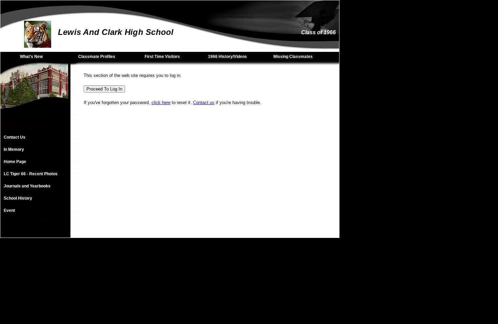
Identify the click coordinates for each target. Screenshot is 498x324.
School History (18, 198)
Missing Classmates (293, 56)
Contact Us (14, 137)
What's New (31, 56)
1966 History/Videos (227, 56)
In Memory (14, 149)
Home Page (15, 161)
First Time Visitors (162, 56)
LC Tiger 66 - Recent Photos (31, 173)
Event (9, 210)
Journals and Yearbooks (27, 186)
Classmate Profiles (96, 56)
